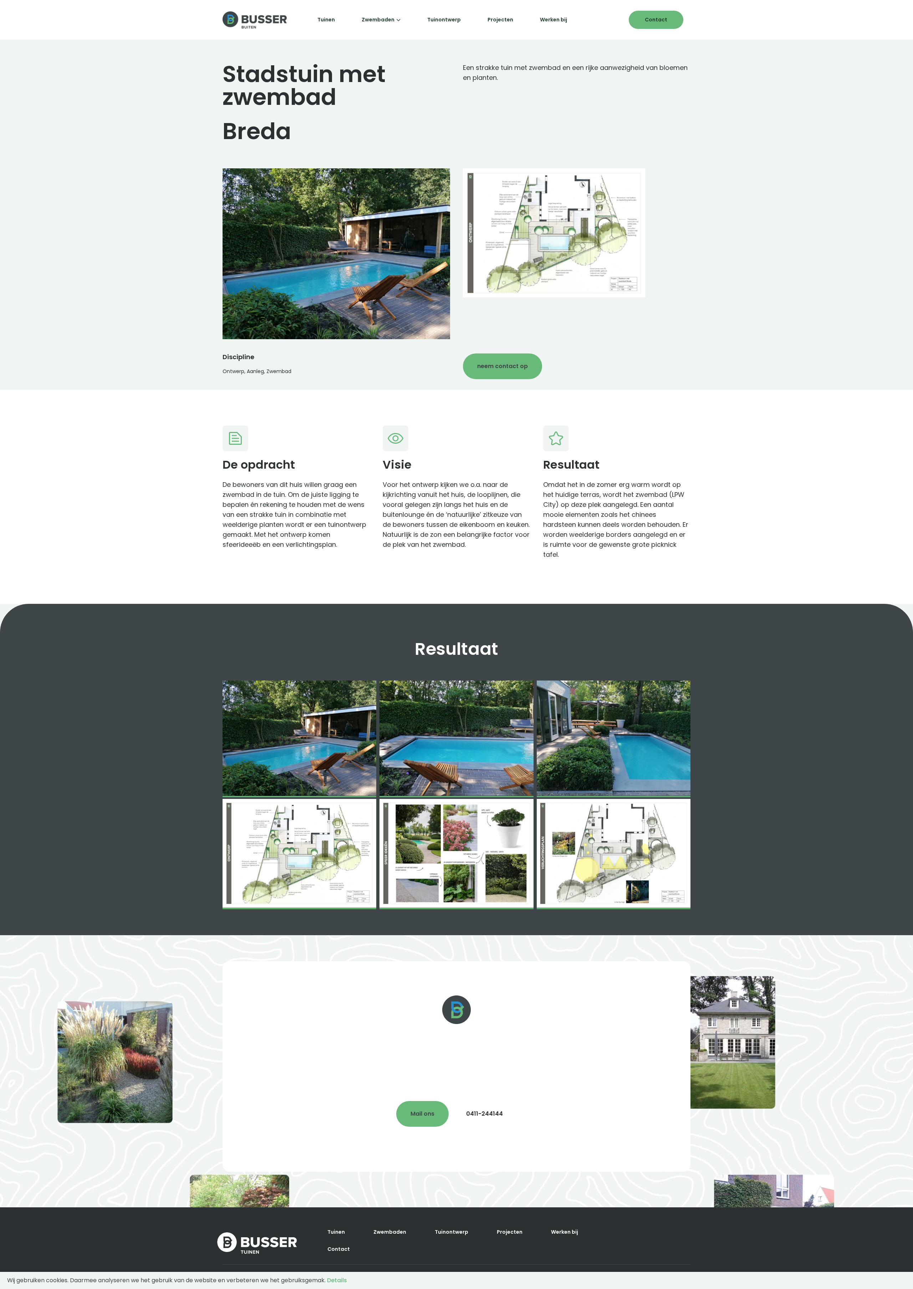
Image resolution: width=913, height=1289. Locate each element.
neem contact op (502, 366)
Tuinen (326, 19)
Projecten (500, 19)
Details (337, 1280)
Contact (656, 19)
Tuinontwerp (444, 19)
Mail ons (422, 1114)
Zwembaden (378, 19)
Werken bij (553, 19)
